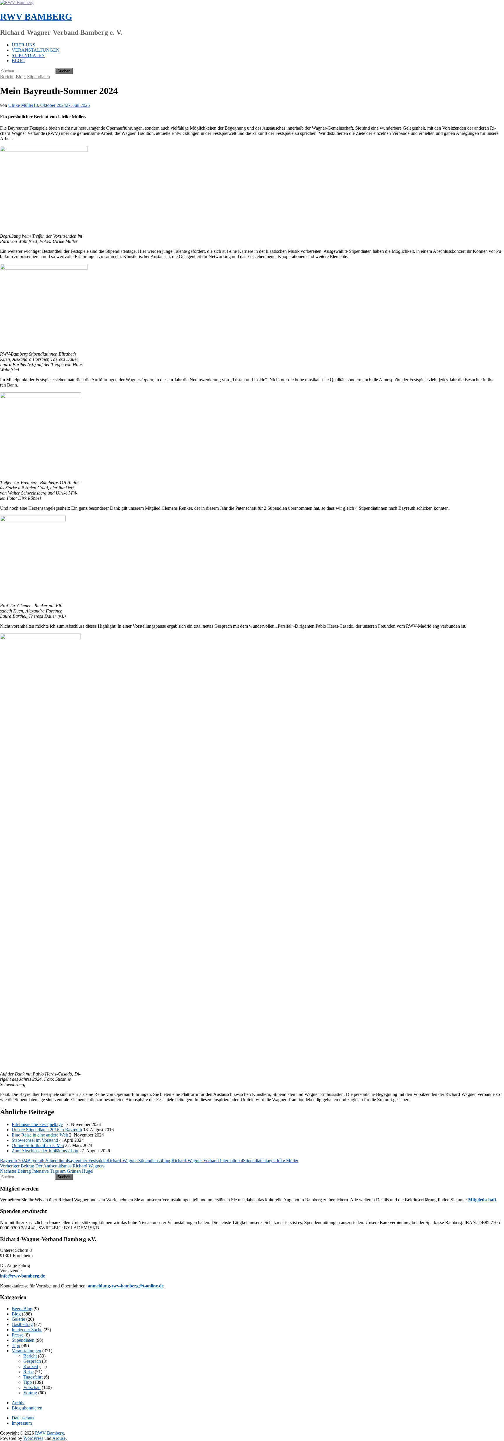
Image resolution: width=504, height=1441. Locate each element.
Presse (17, 1334)
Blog (18, 60)
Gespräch (32, 1361)
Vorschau (32, 1387)
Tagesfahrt (33, 1376)
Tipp (16, 1345)
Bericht (6, 76)
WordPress (33, 1438)
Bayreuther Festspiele (86, 1160)
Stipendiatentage (258, 1160)
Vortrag (30, 1392)
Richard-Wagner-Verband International (207, 1160)
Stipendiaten (28, 55)
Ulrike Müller (20, 105)
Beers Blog (22, 1308)
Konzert (30, 1366)
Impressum (22, 1423)
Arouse (59, 1438)
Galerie (18, 1319)
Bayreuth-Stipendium (47, 1160)
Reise (28, 1371)
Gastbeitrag (22, 1324)
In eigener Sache (27, 1329)
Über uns (23, 44)
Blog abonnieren (27, 1407)
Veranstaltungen (36, 50)
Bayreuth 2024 (13, 1160)
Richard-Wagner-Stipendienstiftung (139, 1160)
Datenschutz (23, 1417)
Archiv (18, 1402)
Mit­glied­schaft (482, 1199)
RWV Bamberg (36, 16)
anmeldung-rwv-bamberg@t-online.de (126, 1285)
